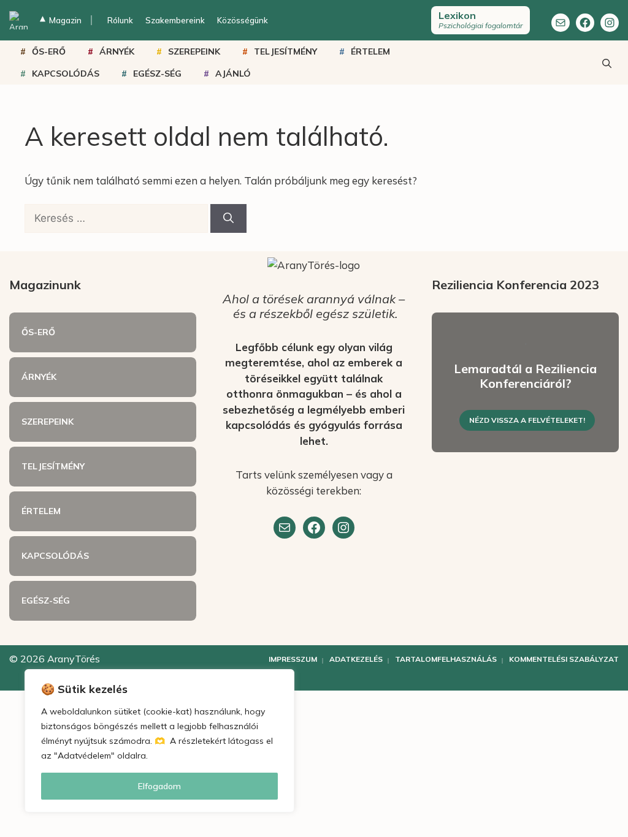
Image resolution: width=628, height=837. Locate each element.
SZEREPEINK (194, 51)
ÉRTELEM (370, 51)
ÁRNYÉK (116, 51)
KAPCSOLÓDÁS (65, 73)
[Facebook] (585, 22)
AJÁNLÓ (233, 73)
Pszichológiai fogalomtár (480, 19)
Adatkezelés (356, 659)
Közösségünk (242, 20)
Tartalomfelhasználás (446, 659)
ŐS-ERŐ (49, 51)
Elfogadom (159, 786)
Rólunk (120, 20)
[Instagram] (609, 22)
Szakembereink (175, 20)
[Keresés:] (117, 217)
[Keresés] (228, 218)
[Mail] (560, 22)
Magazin (61, 20)
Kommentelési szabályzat (564, 659)
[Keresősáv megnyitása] (606, 62)
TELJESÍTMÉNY (285, 51)
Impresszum (293, 659)
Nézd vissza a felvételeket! (527, 420)
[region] (159, 740)
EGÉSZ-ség (157, 73)
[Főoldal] (18, 20)
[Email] (285, 528)
